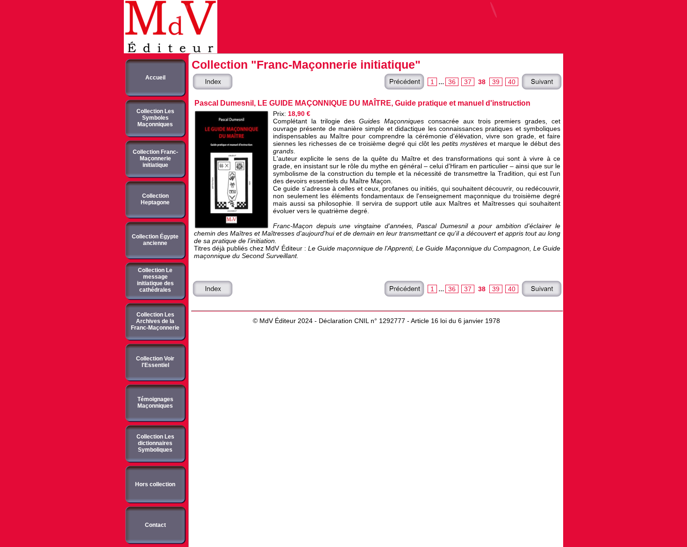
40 (511, 82)
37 (468, 82)
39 (496, 82)
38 (482, 82)
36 (452, 82)
